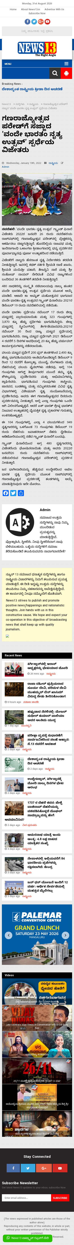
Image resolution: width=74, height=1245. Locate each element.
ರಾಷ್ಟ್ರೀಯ (53, 163)
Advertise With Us (54, 9)
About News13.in (30, 9)
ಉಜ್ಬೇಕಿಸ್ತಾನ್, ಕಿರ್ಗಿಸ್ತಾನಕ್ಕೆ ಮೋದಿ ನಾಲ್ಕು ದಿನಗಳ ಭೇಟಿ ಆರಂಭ (46, 783)
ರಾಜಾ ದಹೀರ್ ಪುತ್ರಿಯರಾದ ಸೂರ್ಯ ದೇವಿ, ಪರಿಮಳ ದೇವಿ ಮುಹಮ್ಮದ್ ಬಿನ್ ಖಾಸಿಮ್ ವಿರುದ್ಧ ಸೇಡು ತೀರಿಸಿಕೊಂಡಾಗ (47, 690)
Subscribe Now (37, 13)
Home (13, 9)
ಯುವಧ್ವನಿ (26, 726)
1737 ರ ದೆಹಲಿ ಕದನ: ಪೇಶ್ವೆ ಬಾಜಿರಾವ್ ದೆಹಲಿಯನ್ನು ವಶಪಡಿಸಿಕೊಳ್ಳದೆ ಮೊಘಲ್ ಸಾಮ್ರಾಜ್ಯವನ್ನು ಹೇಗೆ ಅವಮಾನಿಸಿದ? (33, 811)
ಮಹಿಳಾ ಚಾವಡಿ (31, 702)
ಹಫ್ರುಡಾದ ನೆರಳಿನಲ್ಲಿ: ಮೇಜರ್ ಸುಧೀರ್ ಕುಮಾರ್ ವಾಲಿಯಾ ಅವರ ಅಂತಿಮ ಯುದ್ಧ (47, 716)
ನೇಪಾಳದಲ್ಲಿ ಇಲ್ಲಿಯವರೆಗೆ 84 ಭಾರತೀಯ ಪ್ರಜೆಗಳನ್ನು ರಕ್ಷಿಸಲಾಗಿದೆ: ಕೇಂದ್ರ (46, 863)
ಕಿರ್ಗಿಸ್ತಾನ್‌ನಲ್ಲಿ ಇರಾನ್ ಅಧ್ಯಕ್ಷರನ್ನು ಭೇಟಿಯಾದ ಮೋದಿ (48, 666)
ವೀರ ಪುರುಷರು (29, 825)
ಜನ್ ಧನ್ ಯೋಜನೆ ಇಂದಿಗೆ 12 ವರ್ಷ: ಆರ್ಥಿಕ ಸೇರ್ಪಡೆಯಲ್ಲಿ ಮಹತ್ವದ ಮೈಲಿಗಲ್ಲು (48, 887)
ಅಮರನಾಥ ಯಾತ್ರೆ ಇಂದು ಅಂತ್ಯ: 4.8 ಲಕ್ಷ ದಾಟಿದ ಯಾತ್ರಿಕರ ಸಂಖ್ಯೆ (44, 839)
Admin (5, 167)
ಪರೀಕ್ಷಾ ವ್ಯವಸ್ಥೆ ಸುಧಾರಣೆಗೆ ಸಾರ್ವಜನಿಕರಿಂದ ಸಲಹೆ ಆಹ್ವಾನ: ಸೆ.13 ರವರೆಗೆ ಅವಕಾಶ (48, 740)
